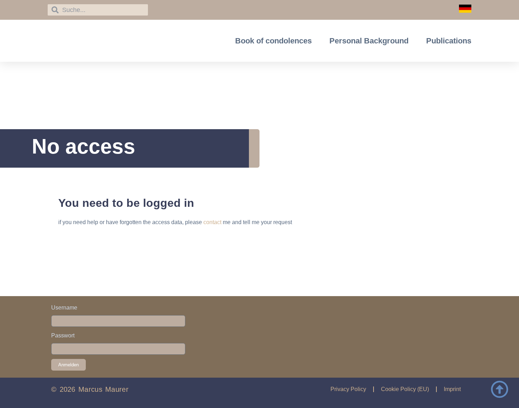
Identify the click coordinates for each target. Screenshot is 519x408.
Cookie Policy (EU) (405, 389)
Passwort (62, 335)
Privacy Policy (348, 389)
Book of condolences (273, 40)
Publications (448, 40)
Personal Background (368, 40)
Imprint (452, 389)
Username (64, 308)
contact (212, 222)
